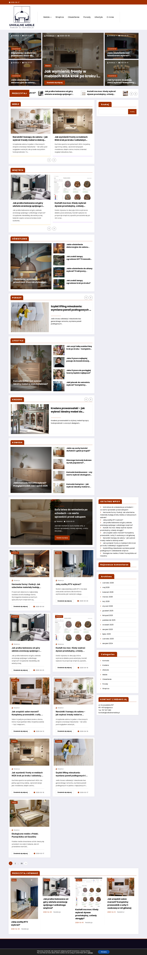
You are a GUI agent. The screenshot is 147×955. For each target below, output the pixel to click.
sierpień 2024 (107, 643)
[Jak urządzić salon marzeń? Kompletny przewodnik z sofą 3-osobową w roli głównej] (29, 691)
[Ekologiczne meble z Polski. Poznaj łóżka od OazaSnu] (29, 813)
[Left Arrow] (131, 94)
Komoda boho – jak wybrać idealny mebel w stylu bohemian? (30, 382)
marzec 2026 (107, 597)
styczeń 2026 (107, 606)
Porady (87, 17)
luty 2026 (106, 601)
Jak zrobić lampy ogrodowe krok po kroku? (78, 281)
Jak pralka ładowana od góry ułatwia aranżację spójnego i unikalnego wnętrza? (28, 205)
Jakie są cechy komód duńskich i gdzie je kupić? (78, 449)
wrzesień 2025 (108, 625)
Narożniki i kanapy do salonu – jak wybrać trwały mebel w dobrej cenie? (30, 139)
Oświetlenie (73, 17)
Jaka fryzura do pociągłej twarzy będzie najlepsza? (78, 371)
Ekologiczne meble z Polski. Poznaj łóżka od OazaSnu (25, 835)
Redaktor (60, 521)
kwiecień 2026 (107, 592)
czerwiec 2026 (108, 583)
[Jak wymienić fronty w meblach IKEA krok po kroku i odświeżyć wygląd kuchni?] (29, 752)
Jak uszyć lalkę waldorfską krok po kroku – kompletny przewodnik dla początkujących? (79, 348)
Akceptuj (104, 952)
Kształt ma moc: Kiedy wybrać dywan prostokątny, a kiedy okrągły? (60, 93)
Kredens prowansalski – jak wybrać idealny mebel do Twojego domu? (68, 410)
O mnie (110, 17)
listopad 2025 (107, 615)
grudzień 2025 (107, 611)
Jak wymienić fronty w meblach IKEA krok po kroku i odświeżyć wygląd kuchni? (71, 139)
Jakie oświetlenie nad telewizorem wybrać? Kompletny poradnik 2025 (120, 54)
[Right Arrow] (135, 94)
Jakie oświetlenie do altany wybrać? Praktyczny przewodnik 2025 (79, 270)
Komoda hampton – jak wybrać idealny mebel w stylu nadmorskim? (78, 485)
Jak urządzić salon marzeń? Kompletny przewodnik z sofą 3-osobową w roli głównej (103, 93)
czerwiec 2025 (108, 639)
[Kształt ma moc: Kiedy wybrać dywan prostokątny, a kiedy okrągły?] (73, 627)
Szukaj (105, 104)
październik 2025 (108, 620)
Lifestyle (99, 17)
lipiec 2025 (106, 634)
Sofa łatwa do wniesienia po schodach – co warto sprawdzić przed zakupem (71, 513)
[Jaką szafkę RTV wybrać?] (73, 563)
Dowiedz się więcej (57, 82)
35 (22, 863)
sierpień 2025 (107, 629)
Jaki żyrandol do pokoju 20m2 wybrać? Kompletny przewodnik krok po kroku (120, 81)
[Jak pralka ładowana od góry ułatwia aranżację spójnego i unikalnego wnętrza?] (29, 627)
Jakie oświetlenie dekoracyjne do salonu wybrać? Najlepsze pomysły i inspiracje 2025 (24, 81)
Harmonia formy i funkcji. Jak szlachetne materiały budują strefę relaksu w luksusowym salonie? (26, 586)
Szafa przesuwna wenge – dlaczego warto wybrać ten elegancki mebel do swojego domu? (73, 74)
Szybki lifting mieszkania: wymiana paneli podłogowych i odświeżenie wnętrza (70, 308)
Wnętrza (60, 17)
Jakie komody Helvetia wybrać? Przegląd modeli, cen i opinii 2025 (30, 484)
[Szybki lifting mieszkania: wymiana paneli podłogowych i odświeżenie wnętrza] (73, 752)
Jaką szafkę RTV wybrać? (68, 584)
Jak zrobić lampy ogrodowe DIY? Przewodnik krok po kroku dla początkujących (79, 258)
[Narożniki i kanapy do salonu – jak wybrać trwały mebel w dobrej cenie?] (73, 691)
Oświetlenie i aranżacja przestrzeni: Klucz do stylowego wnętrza (23, 54)
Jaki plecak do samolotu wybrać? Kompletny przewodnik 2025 (78, 384)
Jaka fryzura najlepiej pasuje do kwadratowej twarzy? (77, 360)
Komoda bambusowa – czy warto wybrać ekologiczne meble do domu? (79, 473)
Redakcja (15, 36)
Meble (46, 17)
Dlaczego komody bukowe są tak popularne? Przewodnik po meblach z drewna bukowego (79, 461)
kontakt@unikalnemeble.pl (109, 712)
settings (90, 953)
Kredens (105, 665)
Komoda (105, 660)
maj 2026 (106, 587)
